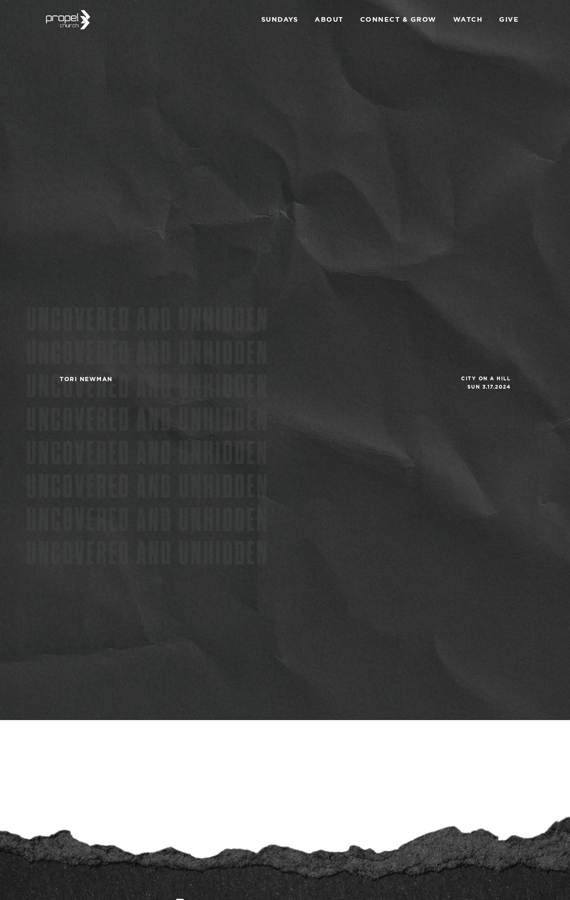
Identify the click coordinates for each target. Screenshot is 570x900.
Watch (468, 19)
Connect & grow (398, 19)
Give (509, 19)
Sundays (279, 19)
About (329, 19)
